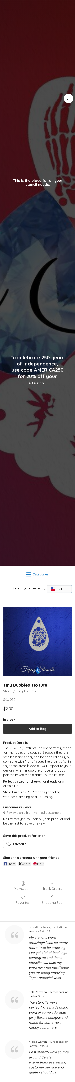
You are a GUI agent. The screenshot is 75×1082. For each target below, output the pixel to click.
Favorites (23, 903)
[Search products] (68, 98)
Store (7, 691)
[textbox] (57, 589)
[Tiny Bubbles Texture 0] (37, 641)
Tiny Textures (26, 691)
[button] (17, 844)
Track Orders (52, 889)
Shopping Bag (52, 903)
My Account (22, 889)
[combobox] (59, 589)
